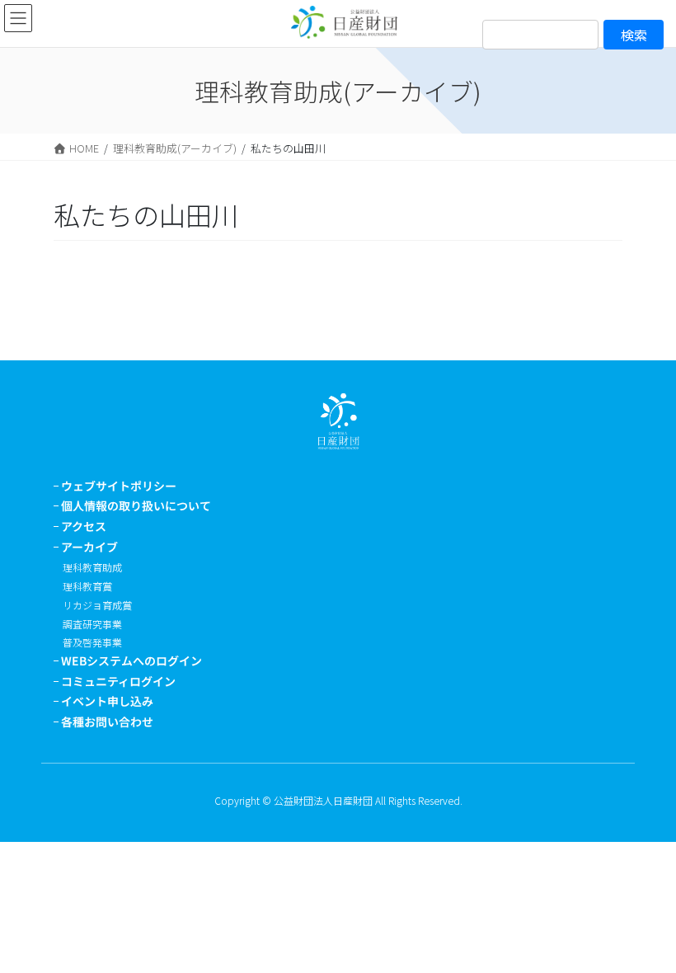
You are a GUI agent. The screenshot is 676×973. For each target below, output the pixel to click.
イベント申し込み (107, 701)
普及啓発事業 (92, 642)
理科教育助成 (92, 567)
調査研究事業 (92, 624)
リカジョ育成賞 (97, 605)
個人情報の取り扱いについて (136, 505)
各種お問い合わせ (107, 721)
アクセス (83, 526)
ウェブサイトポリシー (118, 485)
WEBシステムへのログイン (131, 660)
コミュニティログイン (118, 681)
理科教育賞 (87, 586)
